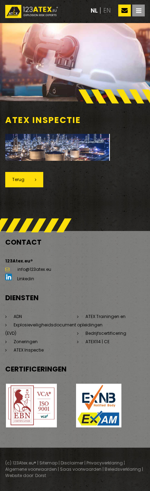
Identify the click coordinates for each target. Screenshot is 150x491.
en (107, 10)
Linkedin (25, 279)
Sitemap (48, 463)
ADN (18, 316)
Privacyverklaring (105, 463)
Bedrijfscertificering (105, 333)
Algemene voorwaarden (31, 469)
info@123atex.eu (34, 269)
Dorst (40, 475)
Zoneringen (26, 342)
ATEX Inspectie (29, 350)
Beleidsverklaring (123, 469)
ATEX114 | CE (97, 342)
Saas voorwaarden (81, 469)
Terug (18, 179)
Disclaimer (72, 463)
